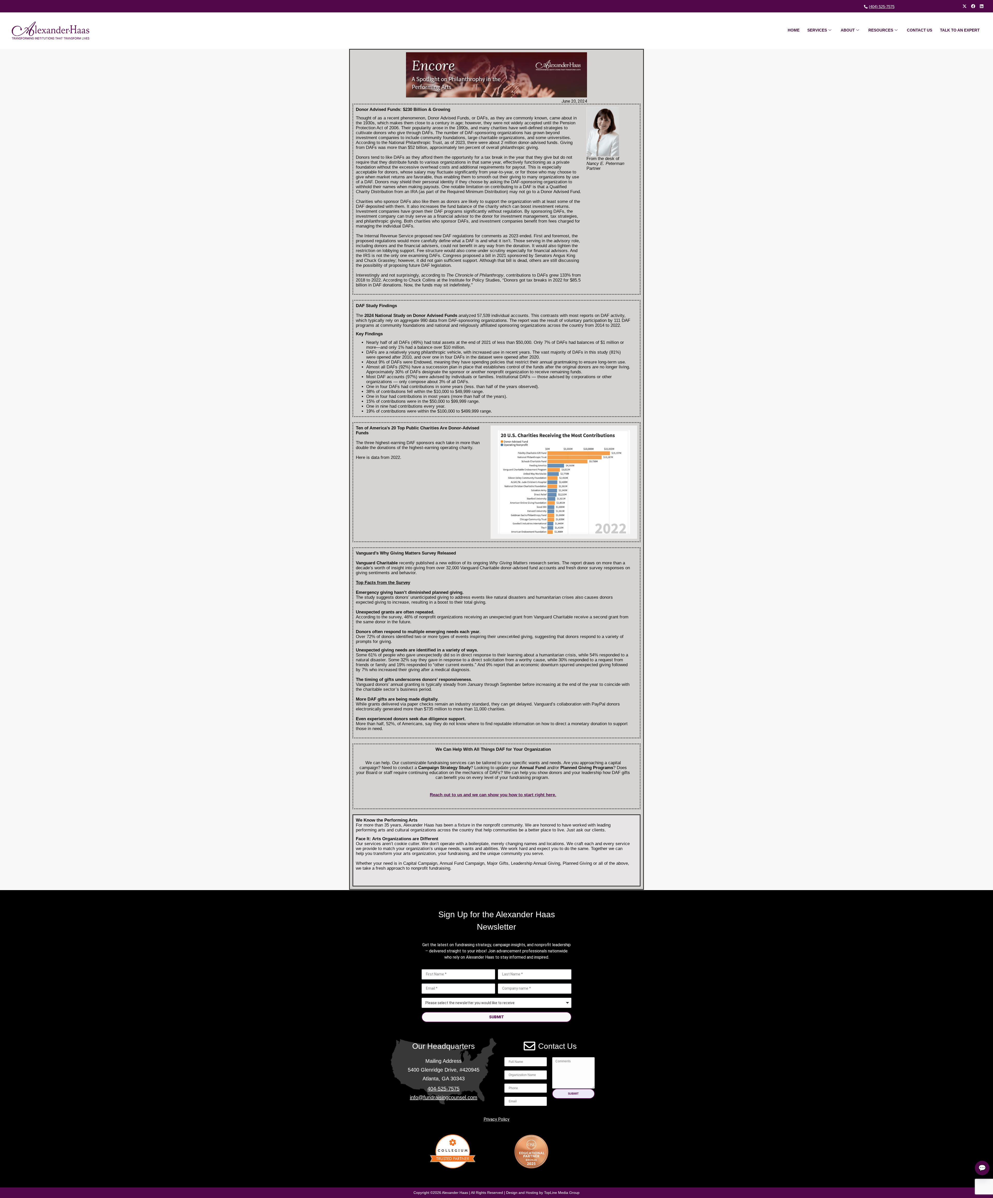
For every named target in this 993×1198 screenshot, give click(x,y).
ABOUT (848, 30)
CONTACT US (919, 30)
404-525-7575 (443, 1088)
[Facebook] (973, 6)
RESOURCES (880, 30)
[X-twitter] (964, 6)
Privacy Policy (496, 1119)
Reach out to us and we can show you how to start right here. (493, 794)
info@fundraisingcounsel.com (443, 1097)
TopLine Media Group (562, 1193)
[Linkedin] (981, 6)
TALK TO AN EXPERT (960, 30)
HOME (794, 30)
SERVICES (817, 30)
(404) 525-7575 (881, 6)
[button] (573, 1094)
